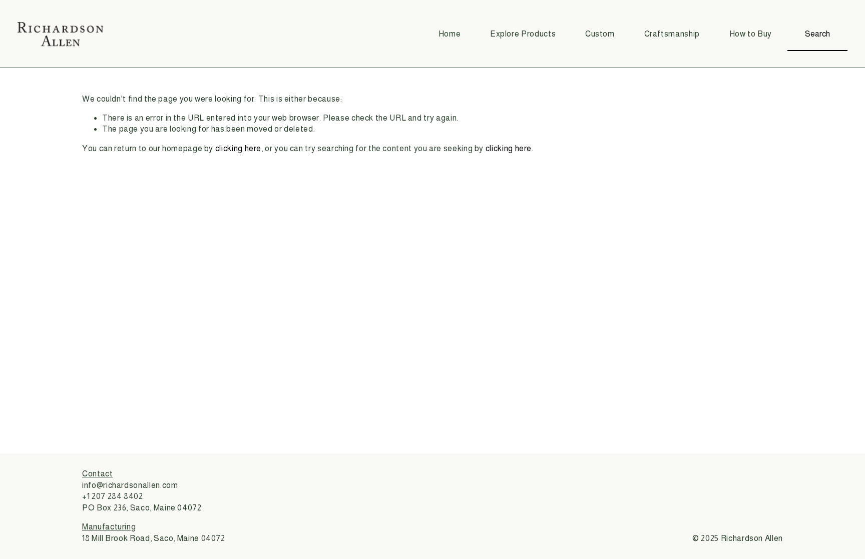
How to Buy (750, 34)
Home (450, 34)
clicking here (238, 148)
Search (817, 34)
